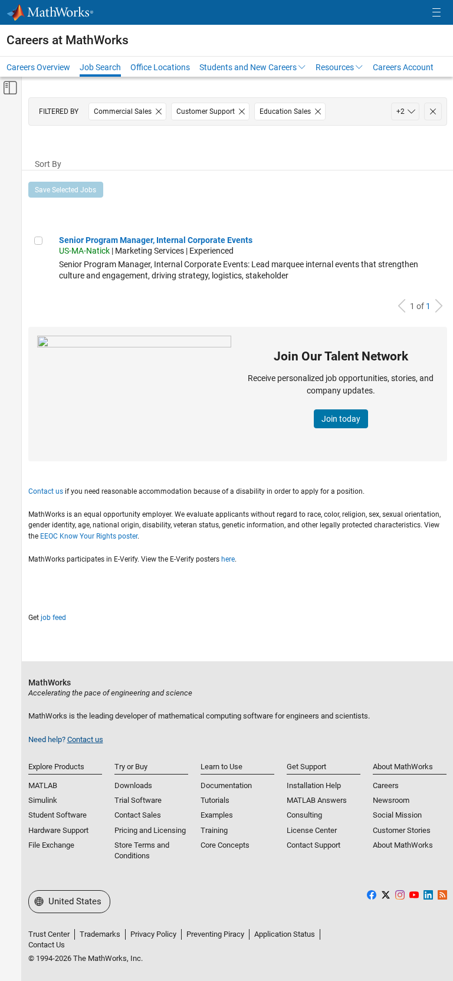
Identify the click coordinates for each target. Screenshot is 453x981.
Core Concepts (225, 845)
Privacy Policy (153, 934)
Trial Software (138, 800)
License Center (312, 830)
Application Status (284, 934)
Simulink (42, 800)
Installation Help (314, 785)
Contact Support (313, 845)
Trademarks (100, 934)
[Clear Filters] (433, 111)
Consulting (304, 815)
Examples (217, 815)
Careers (386, 785)
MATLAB (42, 785)
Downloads (133, 785)
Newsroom (391, 800)
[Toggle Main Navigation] (436, 12)
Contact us (45, 491)
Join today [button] (340, 419)
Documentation (226, 785)
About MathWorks (403, 845)
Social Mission (397, 815)
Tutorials (215, 800)
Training (214, 830)
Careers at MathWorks (67, 40)
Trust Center (49, 934)
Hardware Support (58, 830)
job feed (53, 617)
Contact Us (46, 944)
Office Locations (160, 67)
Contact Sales (137, 815)
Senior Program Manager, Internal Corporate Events (155, 240)
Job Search (100, 67)
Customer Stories (402, 830)
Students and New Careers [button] (248, 67)
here (228, 559)
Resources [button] (335, 67)
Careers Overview (38, 67)
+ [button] (400, 111)
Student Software (57, 815)
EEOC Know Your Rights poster (88, 536)
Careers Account (403, 67)
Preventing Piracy (215, 934)
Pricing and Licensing (150, 830)
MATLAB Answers (317, 800)
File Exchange (51, 845)
